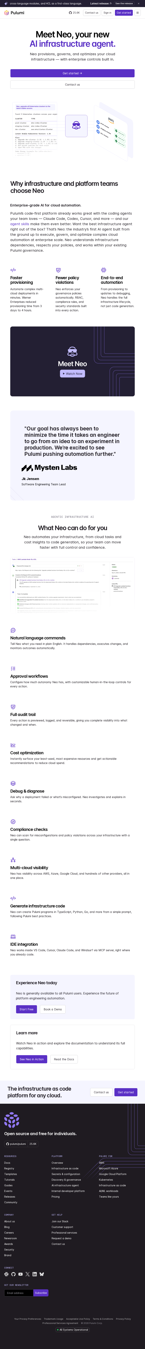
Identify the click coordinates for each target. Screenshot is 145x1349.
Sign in (107, 12)
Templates (10, 1174)
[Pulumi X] (27, 1274)
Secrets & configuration (66, 1174)
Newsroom (10, 1238)
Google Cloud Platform (112, 1174)
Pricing (56, 1196)
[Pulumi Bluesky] (42, 1274)
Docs (7, 1162)
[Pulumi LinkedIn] (35, 1274)
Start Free (26, 1009)
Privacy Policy (123, 1319)
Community (10, 1202)
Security (9, 1249)
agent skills (19, 224)
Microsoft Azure (108, 1168)
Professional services (64, 1232)
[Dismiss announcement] (139, 3)
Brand (7, 1255)
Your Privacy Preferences (27, 1319)
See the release (124, 3)
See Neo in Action (32, 1059)
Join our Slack (60, 1221)
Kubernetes (106, 1179)
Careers (9, 1232)
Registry (9, 1168)
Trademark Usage (53, 1319)
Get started (124, 12)
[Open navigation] (137, 13)
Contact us (91, 12)
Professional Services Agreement (60, 1323)
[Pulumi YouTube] (20, 1274)
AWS (101, 1162)
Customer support (62, 1226)
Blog (7, 1226)
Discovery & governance (66, 1179)
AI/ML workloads (108, 1190)
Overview (57, 1162)
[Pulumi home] (14, 12)
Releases (9, 1196)
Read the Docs (64, 1059)
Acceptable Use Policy (78, 1319)
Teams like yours (109, 1196)
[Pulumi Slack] (6, 1274)
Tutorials (9, 1179)
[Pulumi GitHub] (13, 1274)
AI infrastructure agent (65, 1185)
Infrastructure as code (65, 1168)
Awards (8, 1243)
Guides (8, 1185)
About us (9, 1221)
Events (8, 1190)
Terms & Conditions (103, 1319)
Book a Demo (53, 1009)
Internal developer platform (68, 1190)
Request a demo (61, 1238)
